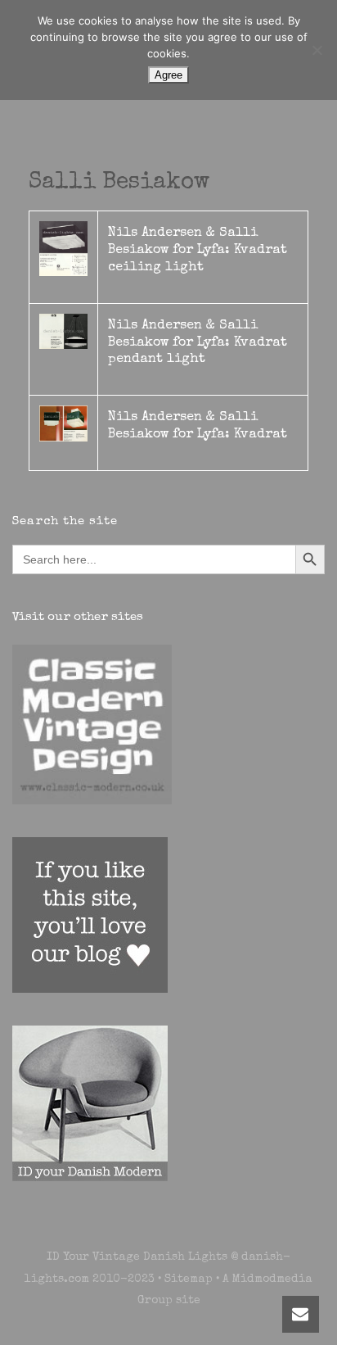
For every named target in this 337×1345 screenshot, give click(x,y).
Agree (168, 75)
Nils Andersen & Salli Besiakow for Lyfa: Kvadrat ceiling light (197, 250)
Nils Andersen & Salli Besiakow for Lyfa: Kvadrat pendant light (197, 343)
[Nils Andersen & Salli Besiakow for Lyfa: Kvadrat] (63, 422)
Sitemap (188, 1279)
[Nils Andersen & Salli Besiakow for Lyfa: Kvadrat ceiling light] (63, 248)
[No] (316, 50)
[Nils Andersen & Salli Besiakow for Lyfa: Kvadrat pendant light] (63, 330)
